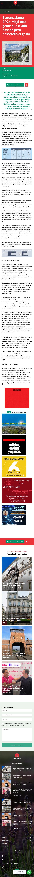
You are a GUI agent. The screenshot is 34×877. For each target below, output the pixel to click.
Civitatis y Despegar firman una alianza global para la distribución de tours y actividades (13, 689)
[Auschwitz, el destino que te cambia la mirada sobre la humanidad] (17, 643)
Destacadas (6, 650)
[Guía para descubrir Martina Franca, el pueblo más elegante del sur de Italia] (17, 574)
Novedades (14, 76)
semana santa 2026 (21, 412)
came (13, 412)
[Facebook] (16, 870)
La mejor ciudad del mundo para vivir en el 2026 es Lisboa (14, 620)
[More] (26, 85)
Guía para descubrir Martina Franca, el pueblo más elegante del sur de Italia (14, 585)
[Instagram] (18, 870)
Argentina (5, 76)
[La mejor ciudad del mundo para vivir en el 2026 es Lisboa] (17, 608)
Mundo (5, 580)
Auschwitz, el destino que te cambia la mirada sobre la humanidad (14, 655)
